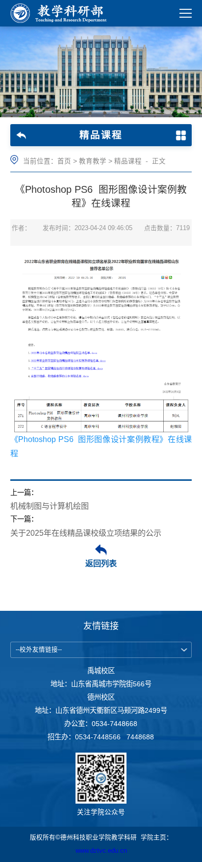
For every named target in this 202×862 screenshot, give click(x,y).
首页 (64, 161)
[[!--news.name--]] (61, 13)
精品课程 (128, 161)
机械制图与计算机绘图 (49, 505)
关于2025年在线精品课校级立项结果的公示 (85, 532)
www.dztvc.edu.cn (101, 850)
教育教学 (92, 161)
